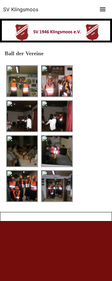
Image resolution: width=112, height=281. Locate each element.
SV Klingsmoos (20, 9)
